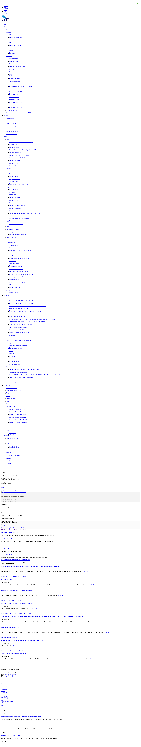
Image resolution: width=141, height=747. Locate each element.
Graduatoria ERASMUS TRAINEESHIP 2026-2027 (16, 590)
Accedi (2, 487)
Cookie (2, 743)
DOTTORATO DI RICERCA (10, 532)
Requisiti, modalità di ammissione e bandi (13, 653)
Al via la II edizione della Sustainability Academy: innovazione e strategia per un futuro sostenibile (30, 566)
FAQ (2, 702)
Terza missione (4, 697)
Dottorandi (11, 74)
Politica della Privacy (10, 743)
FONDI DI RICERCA (7, 538)
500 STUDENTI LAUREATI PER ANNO (13, 530)
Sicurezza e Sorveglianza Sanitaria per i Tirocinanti (13, 528)
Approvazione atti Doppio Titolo (10, 627)
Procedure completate (14, 447)
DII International (4, 696)
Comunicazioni (4, 699)
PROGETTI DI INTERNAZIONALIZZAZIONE (15, 560)
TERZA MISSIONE (7, 554)
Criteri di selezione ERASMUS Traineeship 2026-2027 (17, 603)
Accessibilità (4, 707)
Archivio (11, 434)
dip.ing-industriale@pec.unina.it (11, 676)
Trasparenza (3, 700)
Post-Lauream (4, 695)
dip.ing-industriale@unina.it (10, 674)
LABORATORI (5, 548)
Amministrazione (5, 745)
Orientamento (4, 692)
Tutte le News (12, 433)
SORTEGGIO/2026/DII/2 (8, 579)
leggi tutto (85, 571)
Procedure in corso (13, 446)
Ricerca (2, 693)
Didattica (3, 691)
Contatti (2, 705)
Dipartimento (4, 689)
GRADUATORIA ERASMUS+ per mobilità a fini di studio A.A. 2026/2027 (23, 640)
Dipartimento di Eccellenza (7, 701)
